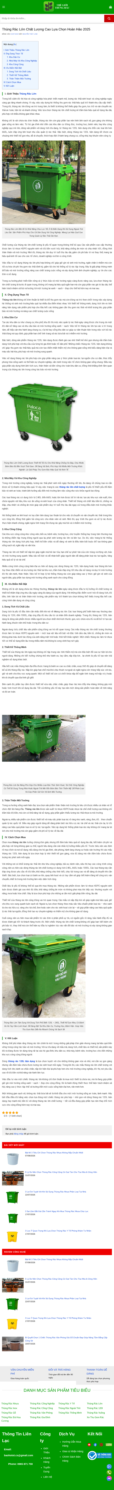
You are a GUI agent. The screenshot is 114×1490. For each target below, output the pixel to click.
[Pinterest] (101, 1444)
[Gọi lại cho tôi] (109, 1472)
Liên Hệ (47, 1477)
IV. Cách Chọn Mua (12, 82)
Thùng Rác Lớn (27, 93)
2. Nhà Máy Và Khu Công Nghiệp (22, 60)
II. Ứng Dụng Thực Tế (13, 53)
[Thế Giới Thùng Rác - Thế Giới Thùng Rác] (57, 7)
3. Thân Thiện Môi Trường (19, 78)
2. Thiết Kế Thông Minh (18, 75)
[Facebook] (95, 1444)
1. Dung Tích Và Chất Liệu (19, 71)
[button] (3, 7)
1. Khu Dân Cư (13, 57)
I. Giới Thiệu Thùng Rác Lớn (16, 50)
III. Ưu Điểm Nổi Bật (13, 68)
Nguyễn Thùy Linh (30, 34)
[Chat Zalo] (109, 1466)
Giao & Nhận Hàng (72, 1451)
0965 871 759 (25, 1464)
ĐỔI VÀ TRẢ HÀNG (60, 1369)
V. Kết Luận (9, 86)
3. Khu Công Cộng (15, 64)
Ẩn (15, 44)
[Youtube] (89, 1444)
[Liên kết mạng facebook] (109, 1478)
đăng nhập (18, 1134)
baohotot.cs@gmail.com (18, 1455)
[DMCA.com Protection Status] (109, 1444)
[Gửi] (109, 18)
